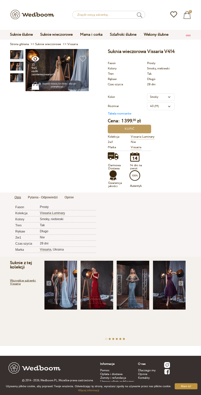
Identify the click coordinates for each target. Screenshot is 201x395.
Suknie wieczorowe (56, 34)
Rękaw (112, 79)
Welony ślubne (156, 34)
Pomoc (105, 370)
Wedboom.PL (49, 380)
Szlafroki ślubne (123, 34)
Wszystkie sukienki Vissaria (23, 282)
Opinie (142, 374)
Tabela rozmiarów (119, 113)
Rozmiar (113, 106)
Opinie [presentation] (69, 197)
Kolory (112, 68)
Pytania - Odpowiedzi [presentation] (43, 197)
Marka (112, 147)
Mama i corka (91, 34)
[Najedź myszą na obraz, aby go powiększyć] (57, 70)
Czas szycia (115, 84)
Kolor (111, 97)
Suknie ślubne (21, 34)
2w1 (110, 142)
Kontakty (144, 378)
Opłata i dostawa (111, 374)
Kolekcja (113, 137)
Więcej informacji (88, 390)
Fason (112, 63)
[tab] (17, 197)
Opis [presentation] (18, 197)
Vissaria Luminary (142, 136)
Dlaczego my (147, 370)
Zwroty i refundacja (113, 378)
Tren (111, 74)
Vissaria (136, 147)
